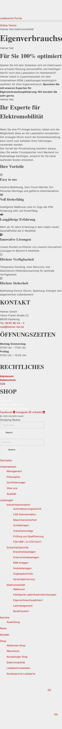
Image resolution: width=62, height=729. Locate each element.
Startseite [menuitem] (6, 460)
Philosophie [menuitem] (13, 476)
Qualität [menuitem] (11, 493)
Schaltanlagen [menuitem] (21, 525)
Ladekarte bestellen (12, 404)
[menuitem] (31, 690)
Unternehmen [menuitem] (8, 466)
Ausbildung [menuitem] (13, 622)
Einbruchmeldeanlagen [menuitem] (26, 557)
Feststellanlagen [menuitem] (22, 568)
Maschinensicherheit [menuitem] (25, 519)
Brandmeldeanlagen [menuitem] (24, 551)
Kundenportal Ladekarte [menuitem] (21, 673)
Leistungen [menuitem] (6, 500)
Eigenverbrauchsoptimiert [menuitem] (28, 600)
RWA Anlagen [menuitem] (20, 562)
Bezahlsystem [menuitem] (21, 611)
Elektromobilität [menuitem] (16, 584)
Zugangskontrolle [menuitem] (23, 573)
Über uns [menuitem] (12, 488)
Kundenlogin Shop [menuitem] (17, 656)
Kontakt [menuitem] (4, 634)
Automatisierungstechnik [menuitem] (27, 508)
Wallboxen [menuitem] (19, 589)
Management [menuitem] (14, 471)
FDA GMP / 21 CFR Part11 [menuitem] (27, 541)
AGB (2, 383)
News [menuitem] (3, 628)
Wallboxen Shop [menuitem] (16, 645)
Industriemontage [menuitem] (23, 530)
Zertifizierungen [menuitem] (16, 482)
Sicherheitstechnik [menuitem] (17, 547)
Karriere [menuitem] (4, 617)
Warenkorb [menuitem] (13, 651)
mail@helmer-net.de (12, 326)
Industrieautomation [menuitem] (18, 504)
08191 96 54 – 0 (14, 323)
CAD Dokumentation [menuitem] (24, 514)
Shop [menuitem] (3, 641)
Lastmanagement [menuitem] (22, 605)
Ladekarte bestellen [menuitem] (18, 668)
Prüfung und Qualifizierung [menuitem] (28, 536)
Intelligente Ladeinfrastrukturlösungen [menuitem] (34, 594)
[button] (31, 21)
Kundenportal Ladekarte (14, 408)
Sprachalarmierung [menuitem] (24, 579)
